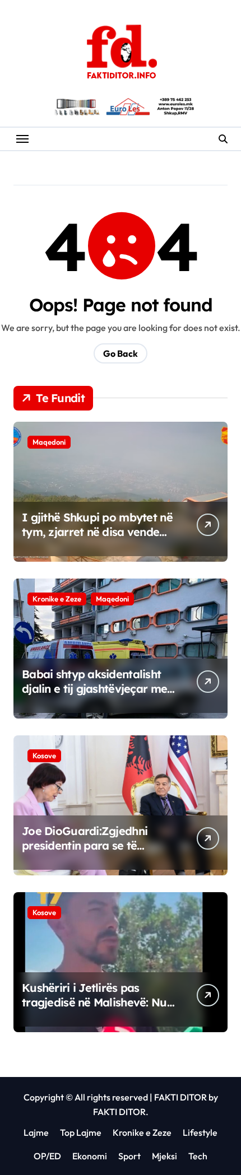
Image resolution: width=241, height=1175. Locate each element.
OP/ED (47, 1156)
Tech (197, 1156)
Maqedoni (49, 441)
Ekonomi (89, 1156)
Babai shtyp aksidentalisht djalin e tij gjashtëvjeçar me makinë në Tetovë (94, 688)
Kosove (44, 755)
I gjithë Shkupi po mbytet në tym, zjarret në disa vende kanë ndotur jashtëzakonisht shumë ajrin (97, 539)
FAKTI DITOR (180, 1097)
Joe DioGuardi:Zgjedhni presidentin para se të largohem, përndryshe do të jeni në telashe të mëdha (95, 853)
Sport (129, 1156)
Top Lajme (80, 1132)
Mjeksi (164, 1156)
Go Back (120, 353)
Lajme (36, 1132)
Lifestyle (200, 1132)
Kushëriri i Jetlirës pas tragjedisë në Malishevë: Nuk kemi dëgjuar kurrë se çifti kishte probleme (97, 1009)
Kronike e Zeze (57, 598)
